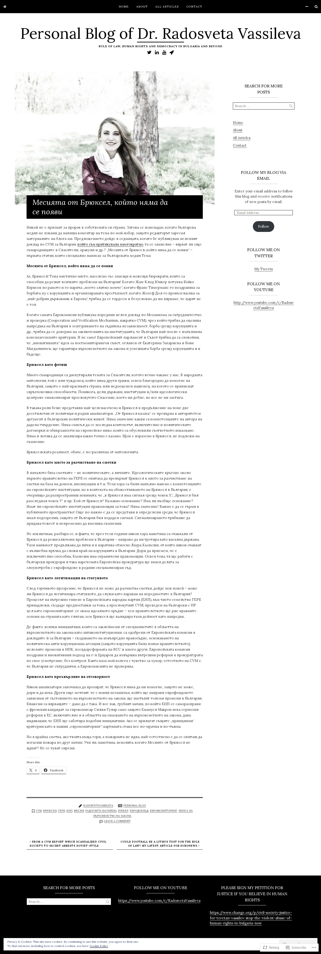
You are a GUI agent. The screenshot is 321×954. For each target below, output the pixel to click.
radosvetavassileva (98, 805)
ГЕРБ (61, 810)
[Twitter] (149, 52)
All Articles (167, 6)
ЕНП (69, 810)
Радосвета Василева (101, 810)
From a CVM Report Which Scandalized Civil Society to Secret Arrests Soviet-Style (68, 843)
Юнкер (123, 810)
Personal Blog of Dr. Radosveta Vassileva (160, 33)
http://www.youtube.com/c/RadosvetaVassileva (264, 305)
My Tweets (263, 269)
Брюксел (50, 810)
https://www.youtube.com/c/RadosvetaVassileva (159, 900)
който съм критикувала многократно (110, 244)
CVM (39, 810)
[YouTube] (164, 52)
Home (124, 6)
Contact (194, 6)
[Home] (5, 6)
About (142, 6)
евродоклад (139, 810)
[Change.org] (171, 52)
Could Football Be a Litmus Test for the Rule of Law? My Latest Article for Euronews (160, 843)
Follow (263, 226)
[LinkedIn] (157, 52)
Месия (79, 810)
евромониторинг (163, 810)
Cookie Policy (99, 946)
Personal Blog (134, 805)
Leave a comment (117, 821)
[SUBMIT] (291, 106)
